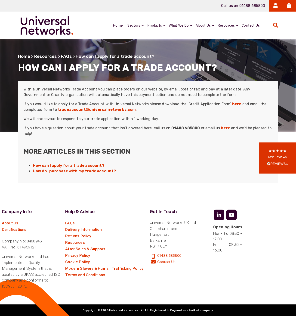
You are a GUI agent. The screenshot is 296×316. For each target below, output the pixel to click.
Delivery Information (83, 229)
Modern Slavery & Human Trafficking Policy (104, 268)
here (236, 104)
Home (24, 56)
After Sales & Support (85, 249)
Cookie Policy (77, 262)
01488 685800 (169, 255)
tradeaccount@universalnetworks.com (97, 109)
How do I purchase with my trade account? (74, 171)
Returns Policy (78, 236)
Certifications (14, 229)
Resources (45, 56)
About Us (10, 223)
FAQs (66, 56)
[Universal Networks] (47, 25)
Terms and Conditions (85, 275)
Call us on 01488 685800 (243, 5)
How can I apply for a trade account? (68, 165)
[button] (277, 158)
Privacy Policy (77, 255)
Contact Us (166, 262)
